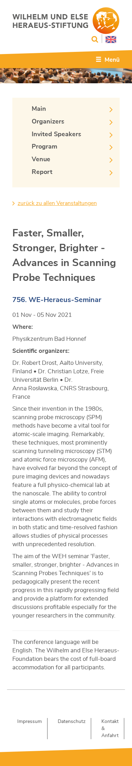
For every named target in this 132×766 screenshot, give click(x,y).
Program (44, 147)
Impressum (29, 721)
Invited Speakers (56, 134)
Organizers (48, 122)
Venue (41, 159)
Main (39, 109)
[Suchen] (95, 39)
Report (42, 172)
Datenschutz (72, 721)
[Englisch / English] (109, 38)
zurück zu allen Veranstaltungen (57, 203)
